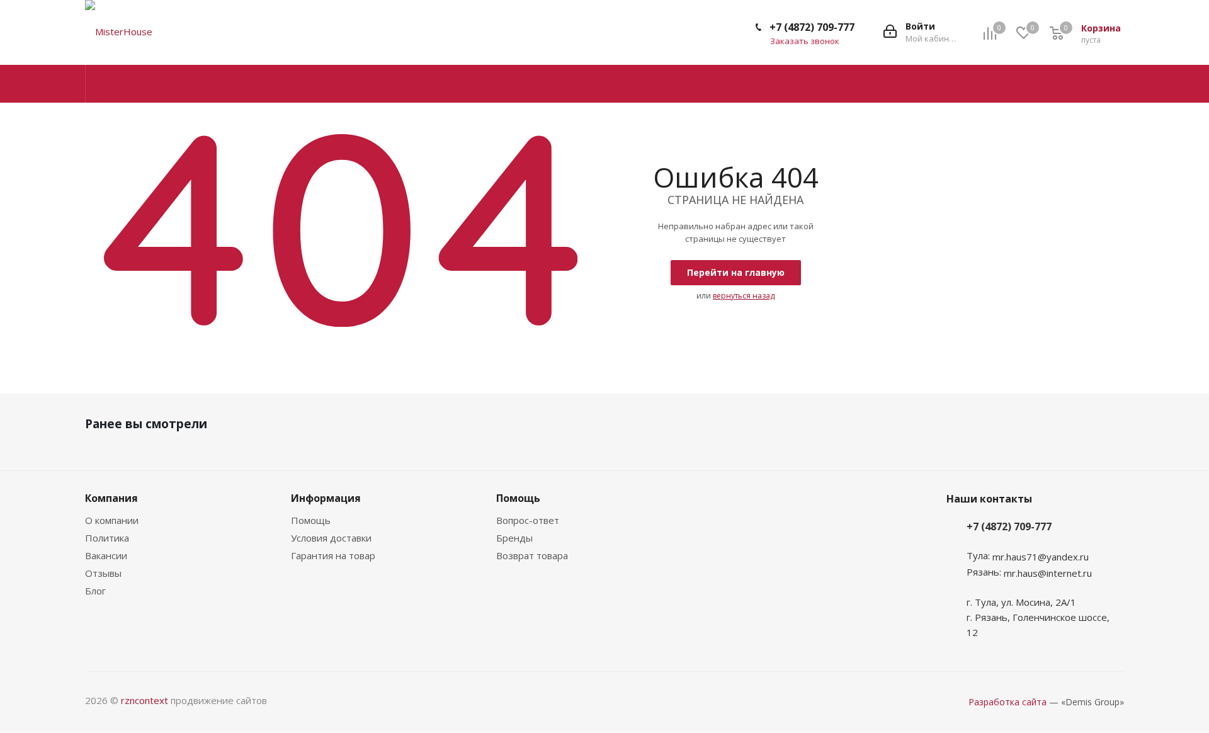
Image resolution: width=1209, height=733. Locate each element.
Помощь (311, 520)
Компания (111, 498)
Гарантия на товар (333, 555)
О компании (112, 520)
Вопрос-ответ (527, 520)
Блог (95, 590)
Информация (326, 498)
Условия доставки (331, 537)
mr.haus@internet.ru (1048, 573)
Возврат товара (532, 555)
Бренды (514, 537)
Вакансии (106, 555)
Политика (107, 537)
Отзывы (103, 573)
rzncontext (144, 700)
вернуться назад (744, 295)
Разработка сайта (1007, 702)
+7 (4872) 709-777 (811, 27)
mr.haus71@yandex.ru (1040, 556)
